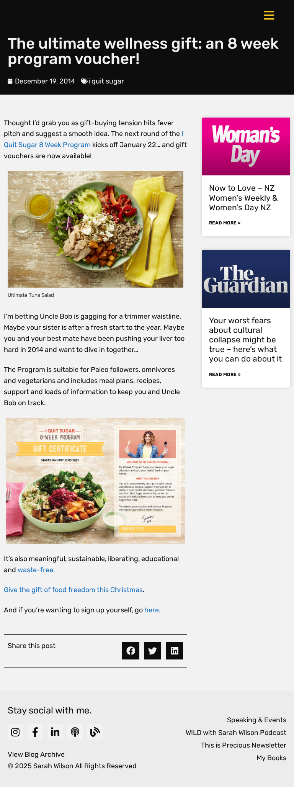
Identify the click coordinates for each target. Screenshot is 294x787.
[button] (130, 650)
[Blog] (95, 732)
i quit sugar (106, 81)
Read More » (224, 223)
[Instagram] (15, 732)
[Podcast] (75, 732)
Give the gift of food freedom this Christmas (73, 590)
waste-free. (36, 570)
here (151, 610)
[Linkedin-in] (55, 732)
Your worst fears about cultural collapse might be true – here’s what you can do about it (245, 340)
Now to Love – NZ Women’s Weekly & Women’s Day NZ (243, 197)
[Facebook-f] (35, 732)
